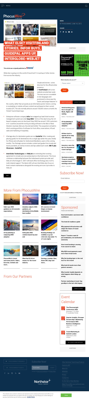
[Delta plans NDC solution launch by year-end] (30, 225)
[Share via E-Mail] (69, 32)
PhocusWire (66, 23)
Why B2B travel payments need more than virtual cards (71, 252)
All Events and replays (75, 342)
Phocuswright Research (16, 361)
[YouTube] (19, 373)
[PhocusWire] (14, 16)
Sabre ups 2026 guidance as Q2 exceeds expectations (12, 209)
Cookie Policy (31, 397)
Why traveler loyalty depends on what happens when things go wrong (71, 274)
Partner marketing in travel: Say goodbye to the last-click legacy (71, 282)
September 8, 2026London (71, 336)
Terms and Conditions (69, 192)
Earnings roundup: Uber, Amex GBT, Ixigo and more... (49, 260)
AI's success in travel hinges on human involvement (48, 209)
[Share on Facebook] (60, 32)
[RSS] (16, 373)
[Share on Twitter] (63, 32)
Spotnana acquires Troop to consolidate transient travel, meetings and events (69, 160)
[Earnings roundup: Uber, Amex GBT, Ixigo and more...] (49, 250)
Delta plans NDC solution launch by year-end (30, 235)
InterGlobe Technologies (15, 154)
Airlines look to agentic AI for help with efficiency (68, 136)
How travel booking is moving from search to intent (71, 245)
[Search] (86, 5)
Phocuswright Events (16, 367)
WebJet (30, 154)
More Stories (78, 288)
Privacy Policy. (79, 192)
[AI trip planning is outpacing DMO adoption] (12, 225)
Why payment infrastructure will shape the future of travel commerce (71, 229)
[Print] (72, 32)
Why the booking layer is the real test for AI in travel (72, 259)
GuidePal (39, 136)
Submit (52, 367)
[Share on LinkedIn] (66, 32)
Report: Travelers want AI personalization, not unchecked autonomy (71, 238)
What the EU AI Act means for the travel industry (29, 260)
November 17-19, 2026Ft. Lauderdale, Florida (72, 312)
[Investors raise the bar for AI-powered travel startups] (81, 149)
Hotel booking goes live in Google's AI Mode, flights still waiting (68, 111)
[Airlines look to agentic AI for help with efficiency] (81, 137)
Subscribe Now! (39, 361)
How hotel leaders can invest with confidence (72, 216)
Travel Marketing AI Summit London (72, 333)
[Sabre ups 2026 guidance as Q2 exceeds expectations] (12, 199)
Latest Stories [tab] (79, 102)
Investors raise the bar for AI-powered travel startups (68, 147)
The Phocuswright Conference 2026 (72, 308)
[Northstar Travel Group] (42, 382)
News (62, 21)
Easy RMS (30, 119)
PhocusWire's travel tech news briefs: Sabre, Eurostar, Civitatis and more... (12, 262)
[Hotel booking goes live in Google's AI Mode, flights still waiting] (81, 112)
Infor (28, 116)
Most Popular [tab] (66, 102)
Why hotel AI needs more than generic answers (71, 266)
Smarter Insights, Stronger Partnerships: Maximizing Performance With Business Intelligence (75, 321)
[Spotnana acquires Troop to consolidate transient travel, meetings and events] (81, 162)
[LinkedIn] (8, 373)
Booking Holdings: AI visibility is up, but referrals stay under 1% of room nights (49, 236)
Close (66, 395)
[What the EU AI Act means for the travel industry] (30, 250)
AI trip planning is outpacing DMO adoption (9, 235)
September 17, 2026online (71, 326)
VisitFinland (43, 90)
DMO (7, 175)
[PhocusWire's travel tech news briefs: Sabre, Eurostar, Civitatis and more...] (12, 250)
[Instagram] (12, 373)
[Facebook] (5, 373)
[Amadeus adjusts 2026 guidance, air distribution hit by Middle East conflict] (30, 199)
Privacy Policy (52, 371)
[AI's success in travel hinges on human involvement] (49, 199)
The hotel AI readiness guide (70, 222)
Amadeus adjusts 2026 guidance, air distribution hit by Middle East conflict (30, 210)
